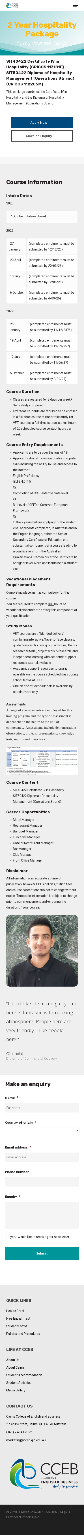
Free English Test (18, 1318)
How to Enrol (15, 1311)
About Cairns (15, 1367)
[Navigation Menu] (75, 5)
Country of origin (20, 1123)
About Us (12, 1360)
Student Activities (18, 1382)
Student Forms (16, 1326)
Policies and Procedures (23, 1333)
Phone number (17, 1172)
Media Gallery (15, 1390)
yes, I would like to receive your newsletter (39, 1237)
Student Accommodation (24, 1375)
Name (11, 1098)
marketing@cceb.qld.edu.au (26, 1440)
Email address (18, 1147)
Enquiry (13, 1197)
